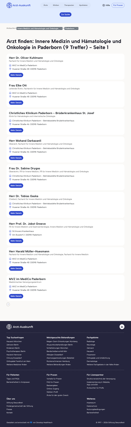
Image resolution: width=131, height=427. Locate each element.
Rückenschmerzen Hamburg (58, 361)
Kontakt (10, 413)
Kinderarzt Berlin (13, 348)
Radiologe (91, 341)
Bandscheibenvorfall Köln (57, 351)
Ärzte (46, 5)
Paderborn (69, 28)
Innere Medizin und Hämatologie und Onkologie (37, 28)
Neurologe (91, 345)
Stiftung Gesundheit (15, 403)
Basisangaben (52, 385)
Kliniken (56, 5)
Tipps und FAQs (13, 379)
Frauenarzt (91, 355)
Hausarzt (90, 351)
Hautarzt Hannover (14, 355)
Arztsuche (11, 28)
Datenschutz (92, 406)
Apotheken (83, 5)
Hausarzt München (14, 341)
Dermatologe (92, 361)
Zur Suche (65, 14)
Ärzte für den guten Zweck (57, 395)
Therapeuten (69, 5)
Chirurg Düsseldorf (14, 358)
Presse (9, 409)
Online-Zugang (53, 389)
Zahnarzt (90, 348)
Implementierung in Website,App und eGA (98, 383)
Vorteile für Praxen (54, 379)
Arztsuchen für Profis (95, 388)
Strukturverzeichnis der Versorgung (101, 379)
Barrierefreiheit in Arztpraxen (18, 382)
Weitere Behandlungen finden (59, 365)
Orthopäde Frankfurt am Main (18, 361)
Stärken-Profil (52, 392)
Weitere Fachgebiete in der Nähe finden (103, 365)
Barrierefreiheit (93, 413)
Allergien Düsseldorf (55, 355)
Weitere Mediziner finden (17, 365)
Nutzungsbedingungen (96, 409)
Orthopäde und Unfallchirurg (98, 358)
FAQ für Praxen (53, 382)
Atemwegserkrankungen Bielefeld (60, 358)
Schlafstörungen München (57, 348)
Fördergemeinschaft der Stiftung (20, 406)
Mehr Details (16, 75)
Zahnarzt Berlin (13, 345)
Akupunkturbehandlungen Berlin (60, 345)
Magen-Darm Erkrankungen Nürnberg (62, 341)
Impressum (91, 403)
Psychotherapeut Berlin (16, 351)
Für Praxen (118, 5)
